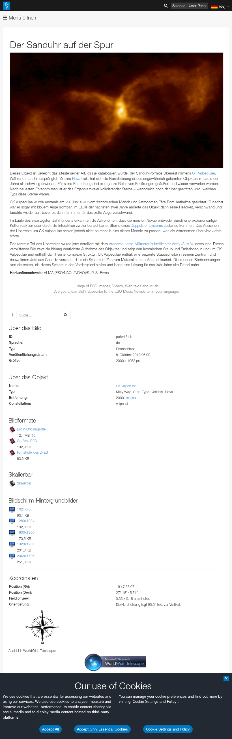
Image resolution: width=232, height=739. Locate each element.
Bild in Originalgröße (31, 429)
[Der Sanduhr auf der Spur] (116, 110)
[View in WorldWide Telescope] (115, 662)
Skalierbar (24, 483)
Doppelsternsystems (147, 225)
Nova (76, 178)
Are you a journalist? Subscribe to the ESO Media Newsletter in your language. (116, 291)
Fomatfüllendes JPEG (32, 452)
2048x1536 (26, 556)
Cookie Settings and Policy (168, 729)
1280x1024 (26, 521)
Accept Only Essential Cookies (102, 729)
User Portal (198, 5)
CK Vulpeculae (203, 173)
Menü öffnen (21, 18)
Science (178, 5)
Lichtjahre (131, 398)
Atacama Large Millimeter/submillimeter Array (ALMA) (151, 244)
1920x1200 (26, 544)
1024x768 (25, 509)
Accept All (50, 729)
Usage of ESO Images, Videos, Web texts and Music (117, 286)
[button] (33, 435)
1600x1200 (26, 532)
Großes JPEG (27, 441)
